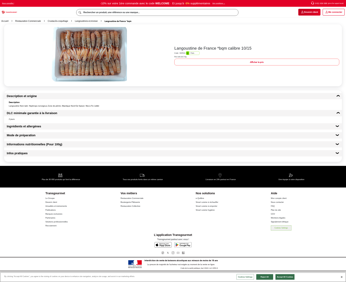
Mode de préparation (21, 135)
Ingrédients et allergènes (24, 126)
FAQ (273, 206)
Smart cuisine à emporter (206, 206)
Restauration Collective (130, 206)
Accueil (5, 21)
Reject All (265, 277)
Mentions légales (278, 218)
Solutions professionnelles (56, 222)
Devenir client (51, 202)
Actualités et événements (56, 206)
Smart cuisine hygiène (205, 210)
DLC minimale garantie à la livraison (32, 113)
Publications (50, 210)
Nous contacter (277, 202)
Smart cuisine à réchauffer (207, 202)
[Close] (342, 277)
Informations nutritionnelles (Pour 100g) (34, 144)
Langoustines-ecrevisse (86, 21)
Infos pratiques (17, 153)
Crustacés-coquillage (58, 21)
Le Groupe (50, 198)
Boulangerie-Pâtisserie (130, 202)
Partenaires (50, 218)
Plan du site (276, 210)
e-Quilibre (200, 198)
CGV (273, 214)
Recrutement (50, 226)
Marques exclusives (53, 214)
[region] (173, 277)
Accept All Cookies (285, 277)
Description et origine (22, 96)
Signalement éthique (279, 222)
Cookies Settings (281, 228)
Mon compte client (279, 198)
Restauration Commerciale (28, 21)
